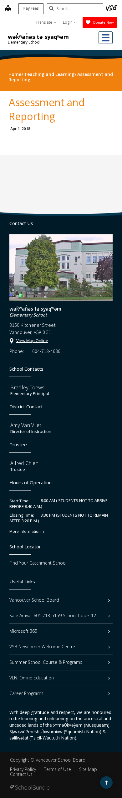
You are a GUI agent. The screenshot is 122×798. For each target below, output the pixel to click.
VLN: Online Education (31, 678)
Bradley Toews (27, 387)
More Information (25, 531)
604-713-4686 (46, 351)
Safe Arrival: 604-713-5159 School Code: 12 (52, 615)
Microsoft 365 (23, 631)
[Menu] (106, 37)
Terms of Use (57, 769)
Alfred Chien (24, 463)
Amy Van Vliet (25, 425)
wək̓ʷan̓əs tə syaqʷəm (38, 36)
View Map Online (32, 340)
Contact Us (21, 774)
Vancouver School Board (34, 600)
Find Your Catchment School (38, 563)
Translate (44, 22)
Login (68, 22)
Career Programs (26, 693)
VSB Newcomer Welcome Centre (42, 647)
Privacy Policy (23, 769)
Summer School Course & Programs (45, 662)
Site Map (88, 769)
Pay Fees (31, 8)
